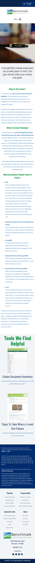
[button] (17, 19)
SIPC (8, 451)
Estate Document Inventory (17, 376)
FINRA (3, 451)
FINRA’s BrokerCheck (7, 471)
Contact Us (17, 551)
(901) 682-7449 (17, 547)
